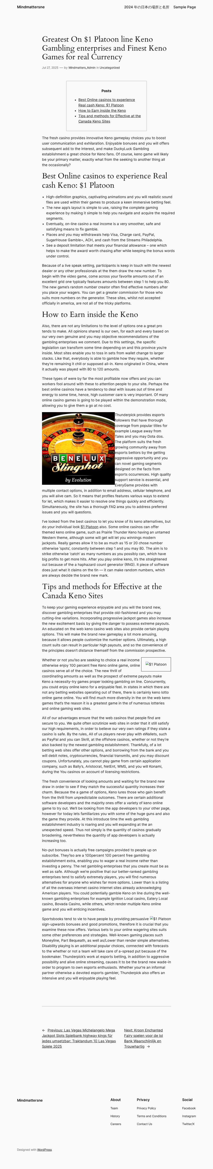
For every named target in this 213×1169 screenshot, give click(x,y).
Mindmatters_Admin (82, 67)
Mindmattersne (31, 7)
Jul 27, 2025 (50, 67)
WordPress (44, 1149)
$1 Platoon (89, 527)
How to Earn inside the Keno (102, 110)
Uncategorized (110, 67)
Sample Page (184, 7)
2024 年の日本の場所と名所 (146, 7)
